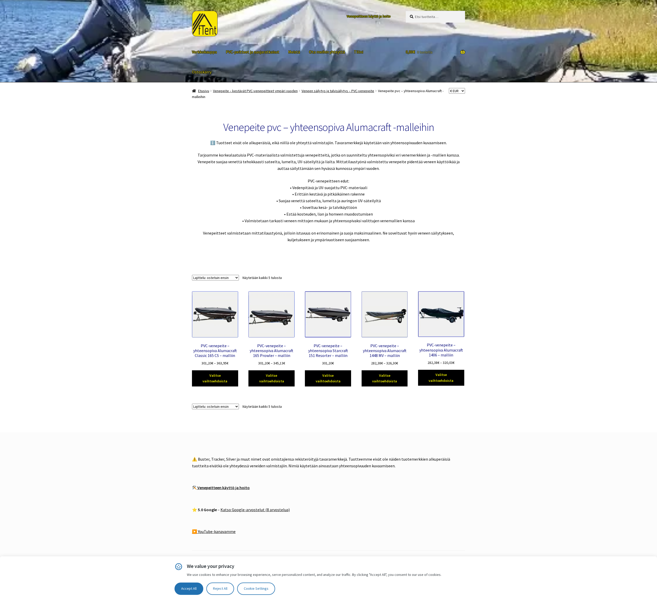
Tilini (358, 51)
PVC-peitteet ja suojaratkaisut (252, 51)
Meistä (294, 51)
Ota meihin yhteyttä (327, 51)
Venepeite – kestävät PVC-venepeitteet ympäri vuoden (255, 91)
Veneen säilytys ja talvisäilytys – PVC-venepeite (338, 91)
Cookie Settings (256, 588)
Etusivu (203, 91)
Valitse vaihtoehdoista (214, 378)
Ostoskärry (201, 71)
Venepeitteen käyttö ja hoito (369, 16)
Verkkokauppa (204, 51)
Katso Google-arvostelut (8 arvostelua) (255, 509)
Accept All (189, 588)
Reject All (220, 588)
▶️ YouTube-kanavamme (214, 531)
